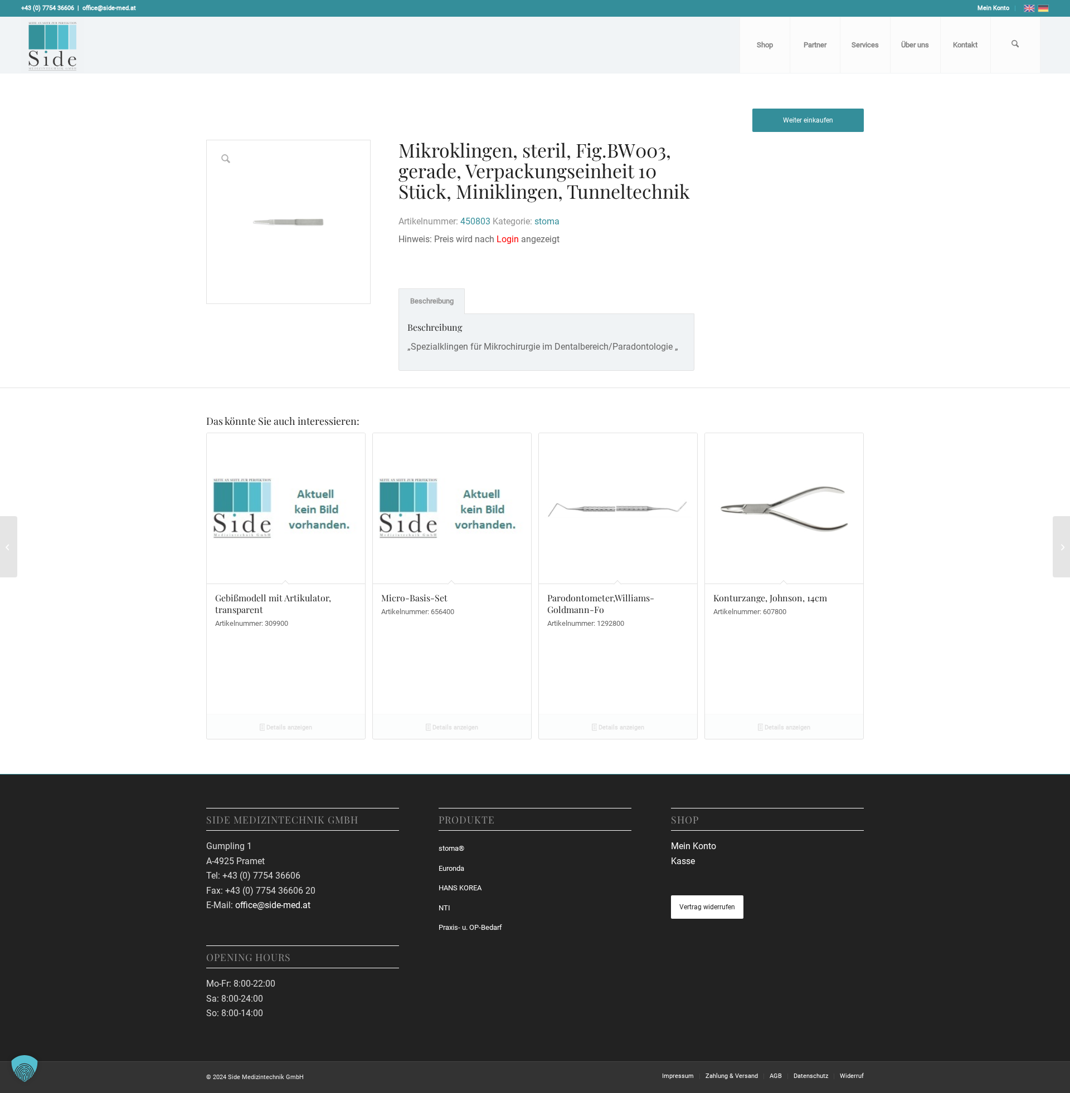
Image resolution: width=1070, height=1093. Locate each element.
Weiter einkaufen (808, 120)
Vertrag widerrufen (707, 907)
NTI (444, 908)
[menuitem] (993, 8)
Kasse (683, 861)
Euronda (451, 868)
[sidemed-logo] (52, 45)
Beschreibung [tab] (432, 301)
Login (508, 239)
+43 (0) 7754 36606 (47, 8)
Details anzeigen (288, 727)
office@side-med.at (109, 8)
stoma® (451, 848)
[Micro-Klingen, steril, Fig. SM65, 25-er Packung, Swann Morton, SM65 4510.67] (1061, 546)
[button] (24, 1068)
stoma (547, 221)
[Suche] (1015, 45)
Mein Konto (993, 8)
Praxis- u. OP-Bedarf (470, 927)
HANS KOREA (460, 888)
